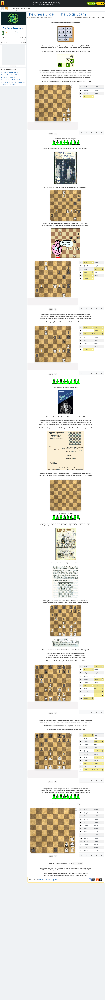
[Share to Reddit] (97, 879)
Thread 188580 (77, 864)
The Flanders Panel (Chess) (8, 85)
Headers (51, 133)
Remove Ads (13, 66)
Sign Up (92, 3)
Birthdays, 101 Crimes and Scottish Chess (13, 82)
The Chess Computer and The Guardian (12, 75)
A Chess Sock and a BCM (8, 77)
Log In (102, 3)
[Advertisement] (13, 55)
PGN (55, 133)
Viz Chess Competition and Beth (10, 72)
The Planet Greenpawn (48, 879)
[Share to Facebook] (90, 879)
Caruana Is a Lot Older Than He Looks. (12, 80)
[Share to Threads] (100, 879)
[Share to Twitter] (93, 879)
